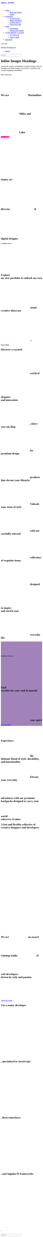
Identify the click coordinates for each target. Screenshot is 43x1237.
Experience (9, 16)
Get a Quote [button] (5, 137)
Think (7, 10)
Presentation (14, 28)
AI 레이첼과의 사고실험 (14, 33)
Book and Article (16, 12)
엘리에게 (8, 40)
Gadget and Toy (15, 22)
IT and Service (15, 18)
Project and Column (17, 30)
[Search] (11, 55)
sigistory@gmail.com (8, 47)
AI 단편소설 (14, 35)
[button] (7, 51)
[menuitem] (23, 12)
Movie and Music (16, 20)
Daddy (12, 14)
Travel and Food (15, 24)
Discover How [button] (6, 725)
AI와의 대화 (14, 37)
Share (7, 26)
